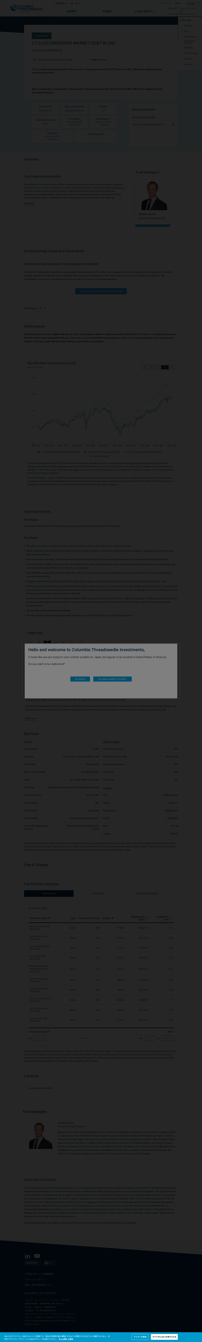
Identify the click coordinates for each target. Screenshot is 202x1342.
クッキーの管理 (140, 1337)
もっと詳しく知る (66, 1339)
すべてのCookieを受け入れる (164, 1337)
